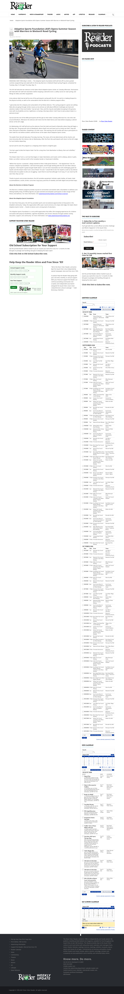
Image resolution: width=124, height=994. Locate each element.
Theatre (50, 14)
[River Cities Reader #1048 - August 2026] (98, 90)
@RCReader (67, 974)
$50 (16, 270)
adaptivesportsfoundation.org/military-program (53, 194)
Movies (66, 14)
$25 (12, 270)
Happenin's (22, 14)
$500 (21, 283)
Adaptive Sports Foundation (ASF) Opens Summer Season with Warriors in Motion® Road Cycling (45, 30)
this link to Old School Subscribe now (30, 253)
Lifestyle (82, 14)
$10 (19, 277)
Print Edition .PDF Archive (18, 942)
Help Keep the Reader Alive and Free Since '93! (36, 262)
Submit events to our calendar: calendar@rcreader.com (80, 970)
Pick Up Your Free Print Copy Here (21, 939)
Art (74, 14)
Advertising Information (18, 944)
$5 (15, 277)
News (12, 952)
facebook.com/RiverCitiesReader (73, 972)
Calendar (101, 14)
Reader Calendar (16, 949)
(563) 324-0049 (67, 964)
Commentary (15, 955)
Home (13, 14)
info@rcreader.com (69, 966)
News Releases (15, 970)
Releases (92, 14)
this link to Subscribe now (98, 284)
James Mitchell (16, 37)
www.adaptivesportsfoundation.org (59, 216)
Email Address (89, 242)
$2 (11, 277)
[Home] (21, 6)
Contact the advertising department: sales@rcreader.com (80, 968)
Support (13, 287)
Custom (25, 270)
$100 (20, 270)
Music (58, 14)
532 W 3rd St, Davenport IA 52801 (73, 962)
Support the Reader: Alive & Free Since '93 (24, 947)
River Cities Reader (106, 121)
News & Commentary (36, 14)
